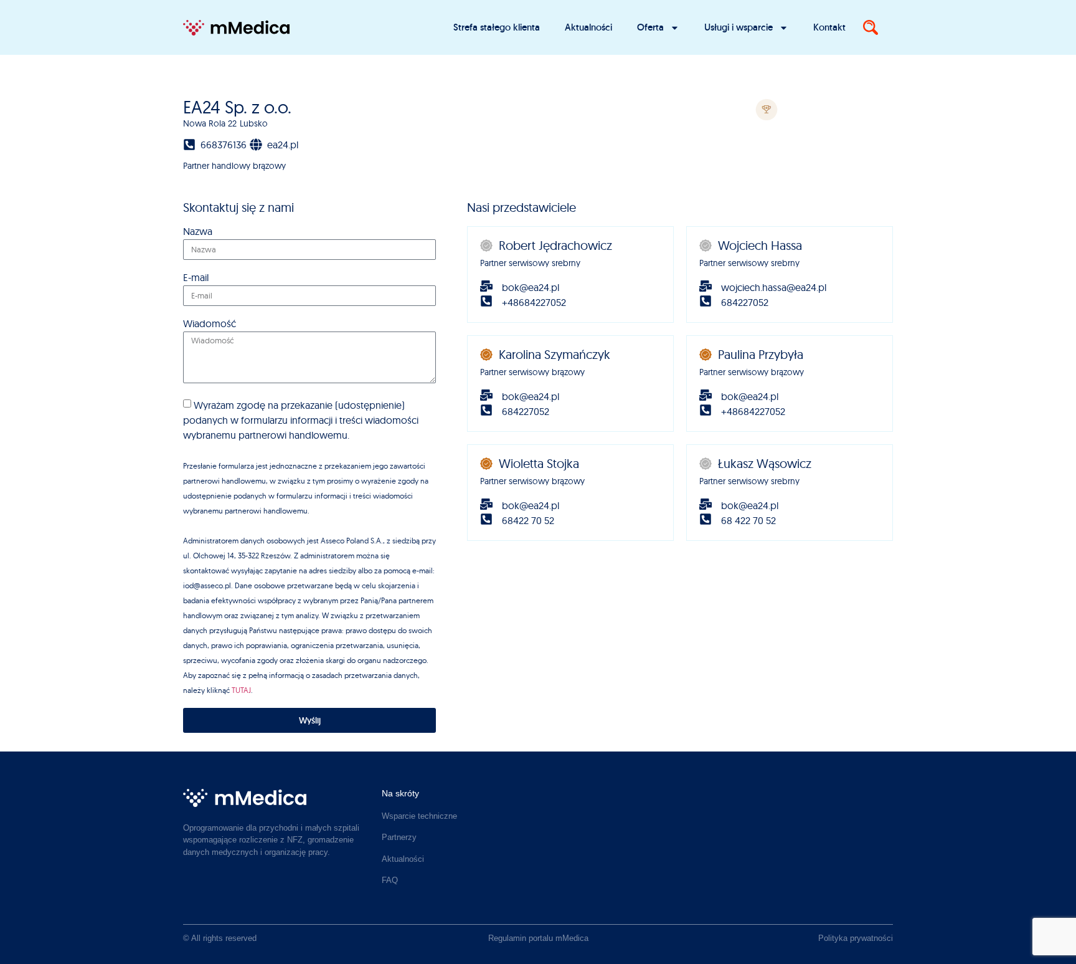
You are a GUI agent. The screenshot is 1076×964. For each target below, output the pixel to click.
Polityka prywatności (855, 938)
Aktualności (588, 27)
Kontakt (829, 27)
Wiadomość (209, 324)
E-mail (196, 278)
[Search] (870, 27)
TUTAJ (241, 690)
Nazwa (197, 231)
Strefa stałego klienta (496, 27)
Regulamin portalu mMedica (538, 938)
